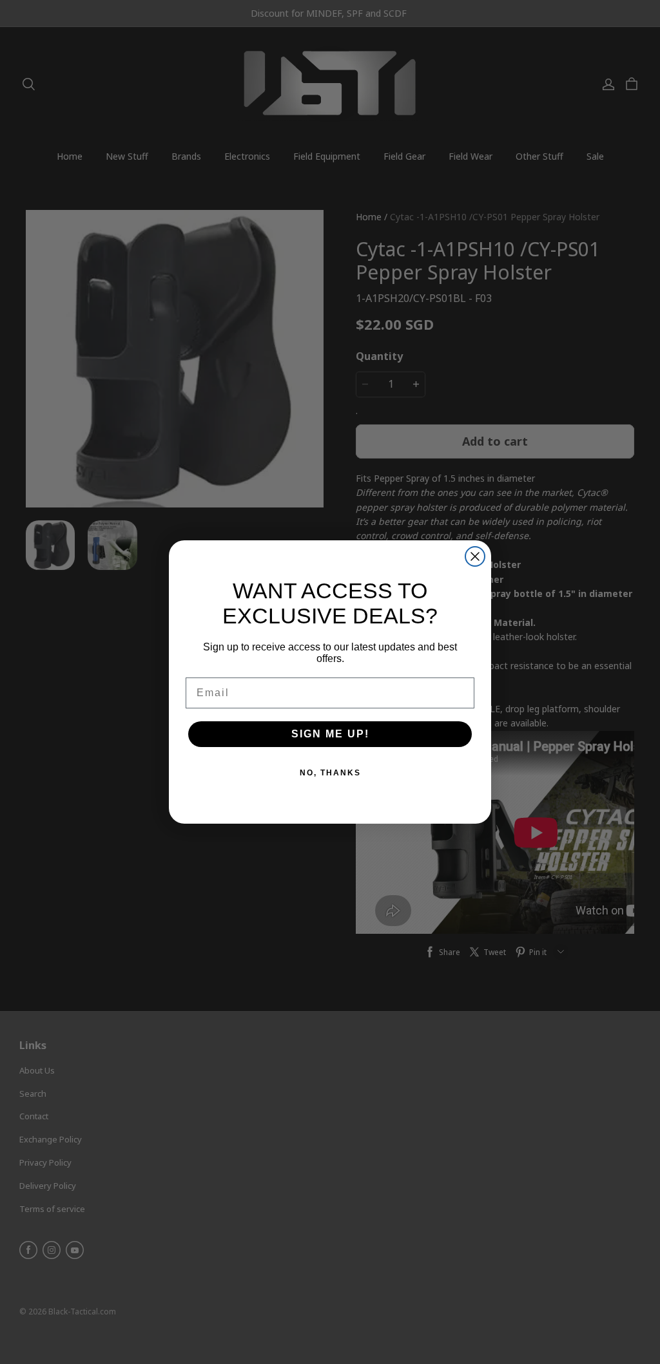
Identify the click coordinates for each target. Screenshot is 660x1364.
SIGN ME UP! (330, 733)
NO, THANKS (330, 772)
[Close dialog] (475, 556)
